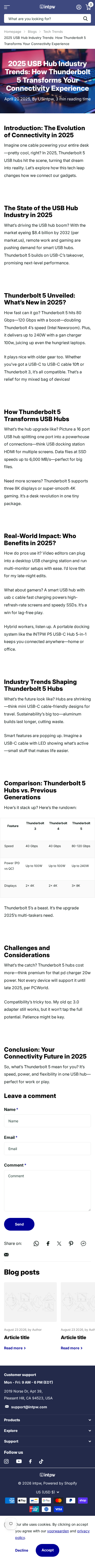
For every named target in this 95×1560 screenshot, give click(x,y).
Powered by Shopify (60, 1483)
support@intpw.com (29, 1407)
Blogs (32, 31)
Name (11, 1109)
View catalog (7, 7)
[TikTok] (41, 1461)
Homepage (12, 31)
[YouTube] (19, 1461)
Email (10, 1137)
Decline (21, 1550)
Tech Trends (53, 31)
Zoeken (85, 18)
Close (47, 1420)
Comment (15, 1165)
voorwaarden (58, 1531)
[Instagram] (6, 1461)
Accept (48, 1550)
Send (19, 1224)
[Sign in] (78, 7)
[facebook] (30, 1461)
